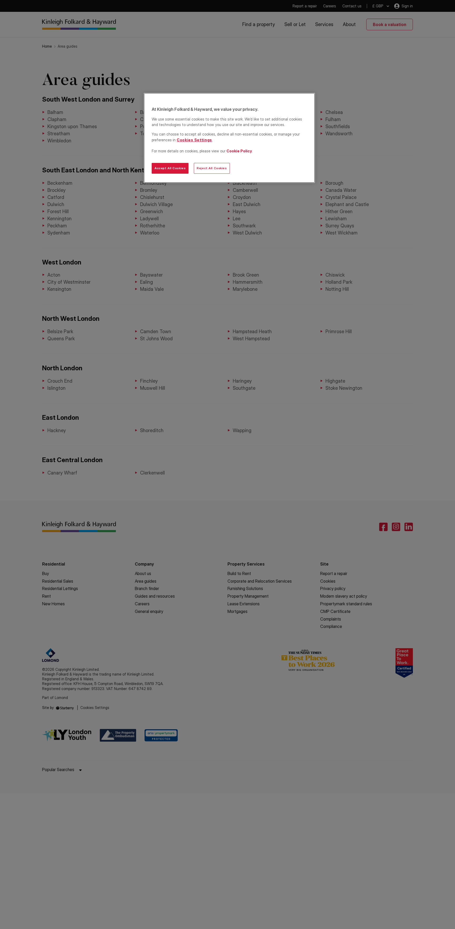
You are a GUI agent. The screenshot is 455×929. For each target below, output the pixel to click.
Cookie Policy (239, 151)
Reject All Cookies (212, 168)
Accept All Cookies (170, 168)
